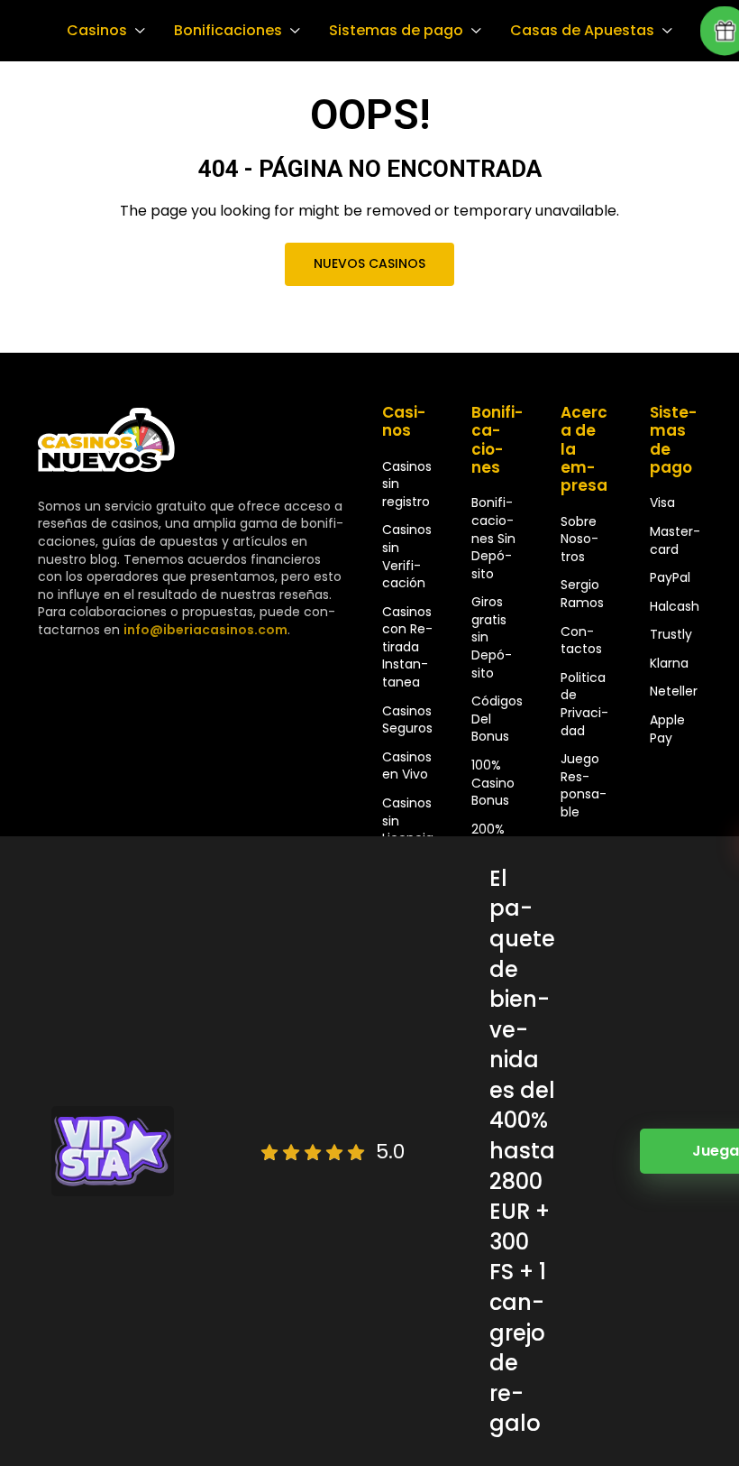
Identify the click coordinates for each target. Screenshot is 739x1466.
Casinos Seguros (407, 720)
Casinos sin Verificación (407, 556)
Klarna (669, 663)
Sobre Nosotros (579, 539)
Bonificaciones (228, 31)
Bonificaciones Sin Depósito (493, 537)
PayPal (670, 577)
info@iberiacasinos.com (205, 630)
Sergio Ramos (582, 594)
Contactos (581, 640)
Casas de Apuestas (582, 31)
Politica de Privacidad (584, 704)
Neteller (674, 691)
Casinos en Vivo (407, 766)
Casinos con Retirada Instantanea (407, 647)
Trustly (671, 634)
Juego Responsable (584, 785)
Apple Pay (667, 729)
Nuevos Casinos (369, 263)
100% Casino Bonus (493, 782)
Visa (662, 502)
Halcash (674, 606)
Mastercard (675, 540)
